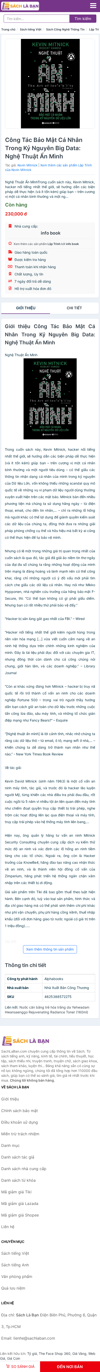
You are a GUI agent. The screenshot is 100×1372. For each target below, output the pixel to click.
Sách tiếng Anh (15, 1264)
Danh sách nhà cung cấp (23, 1168)
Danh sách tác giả (17, 1157)
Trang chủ (8, 29)
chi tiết (74, 308)
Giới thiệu (25, 308)
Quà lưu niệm (13, 1288)
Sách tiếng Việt (31, 29)
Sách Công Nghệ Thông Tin (65, 29)
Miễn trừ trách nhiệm (20, 1133)
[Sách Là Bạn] (25, 1041)
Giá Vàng (79, 1353)
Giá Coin (13, 1358)
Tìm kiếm (83, 18)
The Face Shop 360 (54, 1353)
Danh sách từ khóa (18, 1180)
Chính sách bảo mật (19, 1110)
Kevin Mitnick (27, 165)
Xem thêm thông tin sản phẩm (50, 949)
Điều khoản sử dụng (19, 1122)
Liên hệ (7, 1226)
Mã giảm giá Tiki (16, 1191)
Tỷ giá (32, 1353)
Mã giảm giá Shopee (20, 1215)
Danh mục (10, 1145)
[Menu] (93, 5)
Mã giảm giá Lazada (19, 1203)
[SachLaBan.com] (27, 6)
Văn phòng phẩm (16, 1276)
